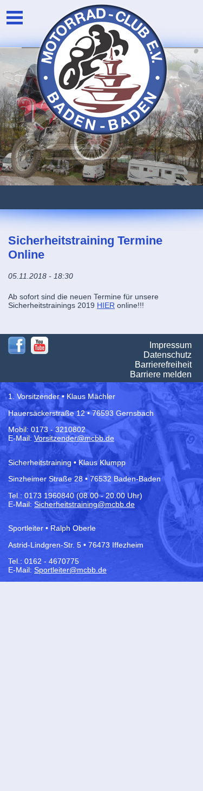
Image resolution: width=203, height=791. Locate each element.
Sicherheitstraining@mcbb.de (84, 504)
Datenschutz (167, 354)
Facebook (16, 345)
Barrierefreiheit (163, 364)
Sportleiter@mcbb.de (70, 569)
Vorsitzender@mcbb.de (74, 438)
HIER (106, 305)
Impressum (170, 345)
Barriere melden (161, 374)
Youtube (39, 345)
